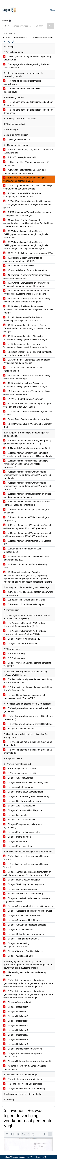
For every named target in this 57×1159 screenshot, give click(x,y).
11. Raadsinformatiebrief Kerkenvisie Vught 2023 (26, 566)
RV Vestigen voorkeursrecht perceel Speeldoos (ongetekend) (27, 717)
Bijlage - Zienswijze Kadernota (22, 643)
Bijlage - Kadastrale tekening (21, 729)
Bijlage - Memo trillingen (19, 837)
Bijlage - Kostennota (17, 815)
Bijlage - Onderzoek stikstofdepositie (24, 810)
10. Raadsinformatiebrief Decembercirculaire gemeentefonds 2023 (26, 558)
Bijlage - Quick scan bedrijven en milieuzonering (30, 906)
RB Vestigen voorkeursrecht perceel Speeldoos (29, 724)
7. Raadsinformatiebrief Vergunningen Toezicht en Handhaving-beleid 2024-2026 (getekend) (27, 527)
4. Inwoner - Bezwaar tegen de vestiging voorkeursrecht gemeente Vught (24, 171)
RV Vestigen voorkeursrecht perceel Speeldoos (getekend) (27, 710)
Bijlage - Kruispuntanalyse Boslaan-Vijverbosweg (22, 826)
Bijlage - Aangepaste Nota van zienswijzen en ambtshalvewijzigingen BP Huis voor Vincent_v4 (27, 873)
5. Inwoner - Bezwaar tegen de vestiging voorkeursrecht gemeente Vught (24, 179)
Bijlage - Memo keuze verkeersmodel (25, 792)
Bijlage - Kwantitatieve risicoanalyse (24, 915)
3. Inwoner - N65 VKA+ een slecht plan (25, 604)
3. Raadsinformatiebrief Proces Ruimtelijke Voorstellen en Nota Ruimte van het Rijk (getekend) (27, 454)
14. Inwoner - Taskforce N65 (20, 266)
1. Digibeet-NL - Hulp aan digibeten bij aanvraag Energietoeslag (28, 593)
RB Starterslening (16, 658)
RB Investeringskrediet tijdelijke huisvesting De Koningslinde (27, 751)
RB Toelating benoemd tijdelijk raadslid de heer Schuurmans (27, 111)
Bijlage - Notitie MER (17, 841)
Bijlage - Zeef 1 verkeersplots (21, 806)
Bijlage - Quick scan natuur (20, 956)
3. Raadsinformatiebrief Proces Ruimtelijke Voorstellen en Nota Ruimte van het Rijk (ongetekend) (25, 464)
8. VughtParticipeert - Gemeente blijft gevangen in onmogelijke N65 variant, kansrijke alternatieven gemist (27, 204)
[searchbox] (24, 26)
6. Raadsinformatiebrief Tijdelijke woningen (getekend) (26, 511)
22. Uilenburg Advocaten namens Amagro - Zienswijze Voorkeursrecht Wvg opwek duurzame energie (26, 328)
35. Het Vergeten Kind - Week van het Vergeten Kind (27, 425)
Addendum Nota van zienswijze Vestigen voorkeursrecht (24, 1067)
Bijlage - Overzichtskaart (19, 1002)
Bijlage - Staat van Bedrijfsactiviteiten (25, 951)
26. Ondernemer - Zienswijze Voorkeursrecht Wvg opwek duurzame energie (26, 361)
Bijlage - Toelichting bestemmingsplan (25, 884)
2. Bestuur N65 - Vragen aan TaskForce (26, 600)
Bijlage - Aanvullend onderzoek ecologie (26, 925)
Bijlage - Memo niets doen (19, 846)
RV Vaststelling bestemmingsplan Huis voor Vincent (26, 858)
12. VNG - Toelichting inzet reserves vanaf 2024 (30, 253)
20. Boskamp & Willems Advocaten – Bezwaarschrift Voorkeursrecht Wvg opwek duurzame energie (28, 309)
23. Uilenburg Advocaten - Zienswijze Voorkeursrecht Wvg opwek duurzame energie (25, 338)
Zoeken (5, 21)
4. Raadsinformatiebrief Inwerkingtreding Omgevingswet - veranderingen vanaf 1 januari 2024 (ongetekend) (28, 486)
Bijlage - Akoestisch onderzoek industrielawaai (29, 911)
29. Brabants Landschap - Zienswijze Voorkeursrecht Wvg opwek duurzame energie (25, 385)
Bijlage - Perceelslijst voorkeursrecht (24, 1049)
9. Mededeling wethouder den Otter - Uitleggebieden (22, 550)
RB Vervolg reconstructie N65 (21, 773)
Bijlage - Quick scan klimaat (20, 929)
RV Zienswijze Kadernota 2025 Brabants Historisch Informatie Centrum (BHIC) (24, 624)
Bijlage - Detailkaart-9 (17, 1044)
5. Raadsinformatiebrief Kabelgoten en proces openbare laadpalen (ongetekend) (27, 503)
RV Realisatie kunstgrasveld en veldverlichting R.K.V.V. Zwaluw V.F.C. (27, 681)
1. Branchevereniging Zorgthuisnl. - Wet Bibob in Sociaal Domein (28, 151)
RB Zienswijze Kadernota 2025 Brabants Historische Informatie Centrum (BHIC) (24, 632)
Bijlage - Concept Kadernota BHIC (23, 639)
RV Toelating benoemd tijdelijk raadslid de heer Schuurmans (27, 103)
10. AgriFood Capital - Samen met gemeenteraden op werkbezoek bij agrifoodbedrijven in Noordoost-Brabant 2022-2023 (28, 223)
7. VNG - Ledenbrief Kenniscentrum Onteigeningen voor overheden (22, 195)
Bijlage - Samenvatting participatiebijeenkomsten (16, 945)
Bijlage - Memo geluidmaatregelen (23, 832)
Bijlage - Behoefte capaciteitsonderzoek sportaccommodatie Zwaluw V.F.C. (24, 696)
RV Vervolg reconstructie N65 (21, 768)
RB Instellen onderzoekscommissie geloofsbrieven (22, 90)
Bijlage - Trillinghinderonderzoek (23, 939)
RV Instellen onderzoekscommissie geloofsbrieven (22, 82)
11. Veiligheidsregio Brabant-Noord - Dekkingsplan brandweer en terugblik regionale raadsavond (25, 234)
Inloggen (40, 1157)
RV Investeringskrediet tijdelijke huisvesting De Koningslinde (27, 743)
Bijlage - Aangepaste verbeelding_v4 (25, 889)
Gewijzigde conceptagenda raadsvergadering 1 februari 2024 (27, 58)
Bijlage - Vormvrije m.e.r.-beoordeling (25, 894)
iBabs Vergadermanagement (17, 1157)
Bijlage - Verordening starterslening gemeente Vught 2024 (27, 664)
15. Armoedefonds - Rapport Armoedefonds (28, 270)
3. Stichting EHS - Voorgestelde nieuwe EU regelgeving (26, 163)
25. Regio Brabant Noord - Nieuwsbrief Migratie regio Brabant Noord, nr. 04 (27, 353)
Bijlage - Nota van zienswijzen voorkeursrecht (29, 1061)
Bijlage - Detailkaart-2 (17, 1011)
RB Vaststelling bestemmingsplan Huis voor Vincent (26, 865)
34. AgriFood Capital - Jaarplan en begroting (28, 419)
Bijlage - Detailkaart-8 (17, 1039)
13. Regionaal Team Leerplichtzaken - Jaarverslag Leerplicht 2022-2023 (23, 259)
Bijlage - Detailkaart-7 (17, 1035)
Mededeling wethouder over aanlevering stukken (24, 974)
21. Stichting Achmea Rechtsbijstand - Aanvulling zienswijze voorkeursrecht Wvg (23, 319)
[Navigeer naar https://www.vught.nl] (9, 10)
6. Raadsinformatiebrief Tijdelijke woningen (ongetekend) (26, 519)
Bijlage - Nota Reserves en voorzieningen (27, 1088)
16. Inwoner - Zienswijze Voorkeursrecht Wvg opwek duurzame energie (26, 276)
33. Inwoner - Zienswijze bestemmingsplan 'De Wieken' (27, 413)
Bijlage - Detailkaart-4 (17, 1021)
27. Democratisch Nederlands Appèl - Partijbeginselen (23, 369)
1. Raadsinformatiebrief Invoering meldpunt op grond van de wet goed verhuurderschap (27, 442)
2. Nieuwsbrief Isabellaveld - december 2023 (28, 448)
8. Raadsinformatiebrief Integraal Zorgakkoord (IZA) (27, 542)
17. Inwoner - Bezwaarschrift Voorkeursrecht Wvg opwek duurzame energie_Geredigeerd (26, 284)
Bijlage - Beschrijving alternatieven (24, 801)
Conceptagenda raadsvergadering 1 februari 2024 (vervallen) (26, 66)
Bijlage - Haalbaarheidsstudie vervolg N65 (27, 782)
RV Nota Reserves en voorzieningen (24, 1079)
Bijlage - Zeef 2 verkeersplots (21, 820)
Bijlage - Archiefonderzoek (20, 787)
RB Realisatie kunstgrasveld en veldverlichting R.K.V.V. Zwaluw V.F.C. (27, 689)
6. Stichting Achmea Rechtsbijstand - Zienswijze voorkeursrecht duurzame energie (28, 187)
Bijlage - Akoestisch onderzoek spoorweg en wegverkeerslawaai (26, 900)
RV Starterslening (16, 653)
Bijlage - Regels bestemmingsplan (23, 880)
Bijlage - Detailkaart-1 (17, 1007)
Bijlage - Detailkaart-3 (17, 1016)
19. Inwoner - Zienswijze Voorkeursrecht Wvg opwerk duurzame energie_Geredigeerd (26, 300)
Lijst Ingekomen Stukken (19, 139)
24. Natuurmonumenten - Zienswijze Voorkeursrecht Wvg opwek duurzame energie (25, 345)
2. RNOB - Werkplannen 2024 (21, 157)
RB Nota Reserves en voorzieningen (24, 1084)
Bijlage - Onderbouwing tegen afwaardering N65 (30, 796)
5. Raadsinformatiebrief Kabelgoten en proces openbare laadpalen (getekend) (27, 495)
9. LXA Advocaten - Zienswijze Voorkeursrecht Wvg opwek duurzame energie (27, 214)
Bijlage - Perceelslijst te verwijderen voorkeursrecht (22, 1055)
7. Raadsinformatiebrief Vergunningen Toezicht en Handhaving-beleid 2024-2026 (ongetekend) (27, 534)
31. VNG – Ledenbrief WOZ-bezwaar (25, 399)
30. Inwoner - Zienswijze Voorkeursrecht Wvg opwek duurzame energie (26, 392)
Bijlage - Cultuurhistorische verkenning (25, 934)
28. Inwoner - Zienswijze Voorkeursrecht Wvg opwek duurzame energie (26, 377)
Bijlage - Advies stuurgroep (20, 778)
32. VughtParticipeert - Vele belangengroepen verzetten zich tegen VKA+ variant (27, 405)
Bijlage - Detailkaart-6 (17, 1030)
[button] (50, 26)
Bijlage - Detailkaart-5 (17, 1025)
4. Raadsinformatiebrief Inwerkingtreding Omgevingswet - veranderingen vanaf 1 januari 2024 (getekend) (28, 475)
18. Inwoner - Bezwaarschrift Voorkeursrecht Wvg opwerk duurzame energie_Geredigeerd (26, 292)
